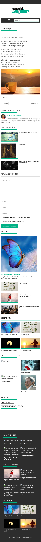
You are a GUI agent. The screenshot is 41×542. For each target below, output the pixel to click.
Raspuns (5, 103)
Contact (24, 537)
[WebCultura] (4, 19)
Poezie (4, 97)
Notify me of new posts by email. (13, 221)
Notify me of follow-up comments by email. (17, 218)
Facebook (9, 115)
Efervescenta (34, 103)
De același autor (17, 115)
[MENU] (9, 20)
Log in (30, 537)
